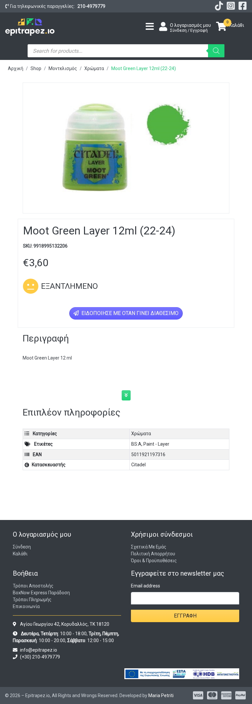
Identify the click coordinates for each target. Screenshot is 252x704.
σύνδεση (22, 546)
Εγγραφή (185, 616)
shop (36, 68)
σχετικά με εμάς (148, 546)
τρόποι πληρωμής (32, 599)
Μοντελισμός (63, 68)
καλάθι (20, 553)
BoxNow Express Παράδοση (41, 592)
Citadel (138, 464)
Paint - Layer (156, 444)
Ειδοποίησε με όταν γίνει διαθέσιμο (129, 313)
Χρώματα (94, 68)
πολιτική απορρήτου (153, 553)
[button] (126, 395)
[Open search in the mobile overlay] (126, 50)
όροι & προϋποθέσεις (154, 560)
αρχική (15, 68)
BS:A (136, 444)
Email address (145, 585)
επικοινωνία (26, 606)
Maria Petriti (161, 695)
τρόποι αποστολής (33, 585)
